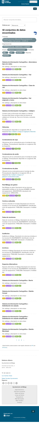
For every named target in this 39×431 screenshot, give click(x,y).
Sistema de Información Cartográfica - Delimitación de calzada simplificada (15, 317)
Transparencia (19, 397)
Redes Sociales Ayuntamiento (10, 378)
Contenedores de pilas (10, 168)
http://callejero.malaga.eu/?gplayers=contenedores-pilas (13, 175)
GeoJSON (8, 69)
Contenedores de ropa (10, 140)
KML (17, 69)
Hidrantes (5, 127)
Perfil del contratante (19, 391)
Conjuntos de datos (10, 12)
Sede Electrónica (19, 389)
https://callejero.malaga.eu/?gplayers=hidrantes (22, 131)
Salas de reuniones (9, 217)
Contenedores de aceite (10, 154)
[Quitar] (29, 41)
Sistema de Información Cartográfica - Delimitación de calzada (15, 305)
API (32, 345)
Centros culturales (8, 201)
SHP (13, 69)
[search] (34, 20)
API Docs (4, 347)
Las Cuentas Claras (7, 376)
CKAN (7, 415)
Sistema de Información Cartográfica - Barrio (17, 280)
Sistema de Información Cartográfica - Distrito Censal (18, 292)
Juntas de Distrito (19, 395)
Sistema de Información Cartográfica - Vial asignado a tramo (16, 99)
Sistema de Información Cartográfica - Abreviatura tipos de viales (19, 63)
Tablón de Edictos (19, 393)
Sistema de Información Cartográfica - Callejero (18, 111)
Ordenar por (6, 25)
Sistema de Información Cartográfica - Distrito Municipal (18, 330)
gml (20, 69)
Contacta (19, 402)
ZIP (9, 134)
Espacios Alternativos (9, 264)
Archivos (5, 248)
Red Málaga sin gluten (10, 185)
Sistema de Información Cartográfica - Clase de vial (18, 86)
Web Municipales (19, 399)
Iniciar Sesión (25, 4)
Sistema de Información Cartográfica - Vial (16, 75)
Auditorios (6, 233)
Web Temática (19, 400)
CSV (4, 69)
